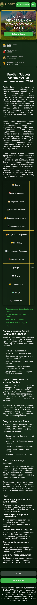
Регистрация (23, 5)
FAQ (7, 326)
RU (33, 5)
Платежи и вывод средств (16, 322)
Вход (18, 574)
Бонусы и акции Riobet (15, 319)
